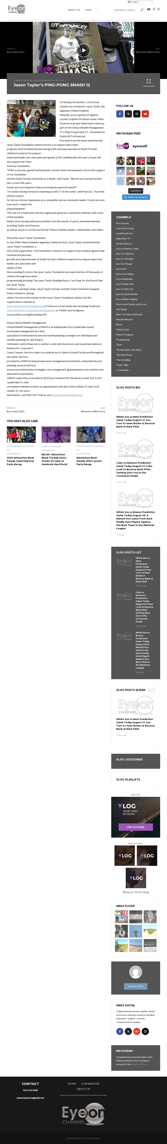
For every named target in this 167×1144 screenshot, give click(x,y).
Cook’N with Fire (124, 233)
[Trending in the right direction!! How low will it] (151, 161)
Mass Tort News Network (129, 314)
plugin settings (139, 1064)
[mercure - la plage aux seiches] (135, 945)
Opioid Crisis (122, 329)
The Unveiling (123, 359)
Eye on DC (121, 268)
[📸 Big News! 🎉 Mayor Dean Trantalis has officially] (120, 181)
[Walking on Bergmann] (121, 916)
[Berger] (121, 945)
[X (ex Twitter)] (128, 113)
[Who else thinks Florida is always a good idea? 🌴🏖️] (151, 171)
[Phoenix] (135, 931)
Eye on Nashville (124, 279)
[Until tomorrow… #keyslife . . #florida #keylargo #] (130, 171)
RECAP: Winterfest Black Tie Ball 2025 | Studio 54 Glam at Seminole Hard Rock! (54, 459)
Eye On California (125, 253)
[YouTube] (145, 113)
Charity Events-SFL (23, 80)
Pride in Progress (125, 334)
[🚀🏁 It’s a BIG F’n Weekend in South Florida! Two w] (120, 171)
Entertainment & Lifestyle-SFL (49, 80)
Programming (123, 339)
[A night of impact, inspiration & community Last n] (120, 161)
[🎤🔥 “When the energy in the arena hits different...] (141, 181)
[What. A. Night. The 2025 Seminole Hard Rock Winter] (130, 161)
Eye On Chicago (124, 263)
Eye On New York (125, 284)
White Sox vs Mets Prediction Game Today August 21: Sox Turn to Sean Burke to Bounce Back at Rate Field (135, 421)
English (134, 2)
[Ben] (121, 931)
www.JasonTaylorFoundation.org (25, 306)
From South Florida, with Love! (131, 304)
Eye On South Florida (126, 294)
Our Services (90, 1083)
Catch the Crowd (125, 228)
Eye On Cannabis (125, 258)
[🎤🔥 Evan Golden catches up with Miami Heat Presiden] (130, 181)
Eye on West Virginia (126, 299)
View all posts (135, 986)
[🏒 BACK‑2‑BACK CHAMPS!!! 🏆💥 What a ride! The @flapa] (141, 161)
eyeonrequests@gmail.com (30, 1097)
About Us (74, 9)
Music (119, 324)
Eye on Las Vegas (125, 273)
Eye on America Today (127, 248)
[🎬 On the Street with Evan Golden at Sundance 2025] (151, 181)
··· (97, 9)
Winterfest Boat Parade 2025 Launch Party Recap (89, 461)
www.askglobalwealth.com (67, 394)
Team (88, 9)
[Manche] (150, 916)
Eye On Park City (124, 289)
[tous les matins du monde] (150, 945)
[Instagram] (136, 113)
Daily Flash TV (123, 238)
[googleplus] (136, 1031)
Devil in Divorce (124, 243)
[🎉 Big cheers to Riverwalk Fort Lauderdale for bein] (141, 171)
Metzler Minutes (124, 319)
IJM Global (121, 309)
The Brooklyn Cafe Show (128, 349)
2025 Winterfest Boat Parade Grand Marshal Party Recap (20, 461)
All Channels (122, 223)
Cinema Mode (149, 86)
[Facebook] (119, 113)
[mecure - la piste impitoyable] (150, 931)
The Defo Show (124, 354)
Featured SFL (14, 453)
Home (72, 1083)
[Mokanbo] (135, 916)
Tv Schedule (122, 370)
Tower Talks (122, 364)
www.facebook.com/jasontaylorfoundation (31, 310)
